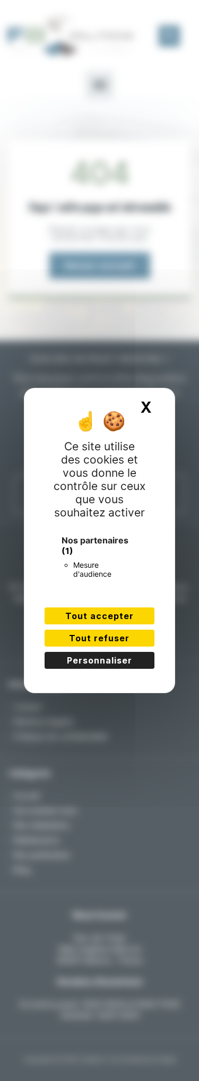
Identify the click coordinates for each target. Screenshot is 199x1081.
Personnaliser (99, 660)
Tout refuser (99, 638)
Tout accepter (99, 616)
